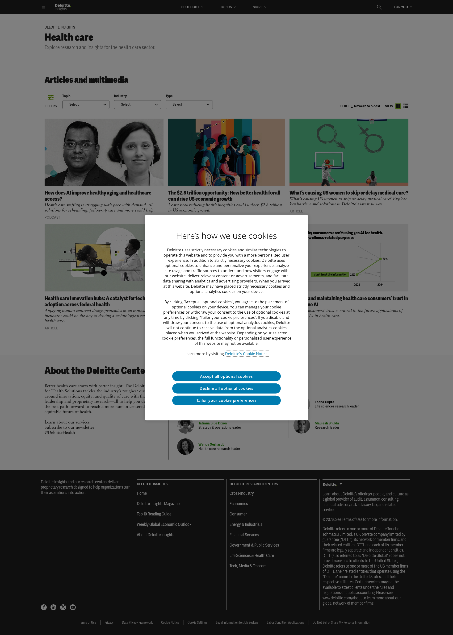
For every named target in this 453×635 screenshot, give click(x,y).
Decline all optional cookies (226, 388)
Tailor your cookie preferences (227, 400)
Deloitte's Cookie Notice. (246, 353)
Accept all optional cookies (226, 376)
